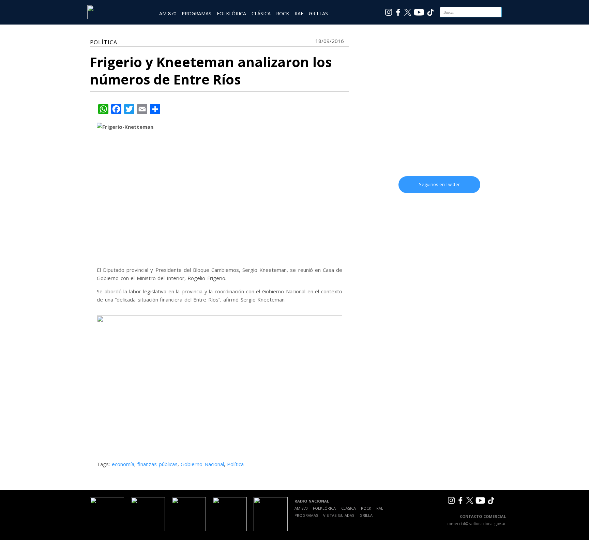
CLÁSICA (261, 13)
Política (235, 464)
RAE (298, 13)
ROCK (282, 13)
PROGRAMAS (196, 13)
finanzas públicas (157, 464)
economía (123, 464)
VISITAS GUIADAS (338, 515)
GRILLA (366, 515)
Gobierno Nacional (202, 464)
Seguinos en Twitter (439, 184)
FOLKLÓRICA (231, 13)
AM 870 (167, 13)
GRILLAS (318, 13)
